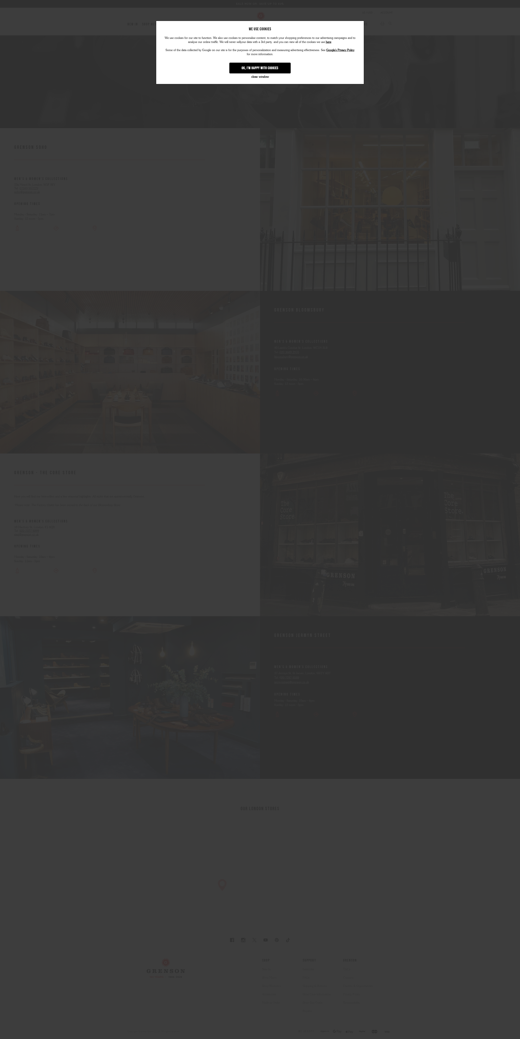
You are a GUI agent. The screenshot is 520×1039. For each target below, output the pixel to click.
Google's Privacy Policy (340, 50)
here (328, 42)
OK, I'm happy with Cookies (260, 68)
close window (260, 76)
